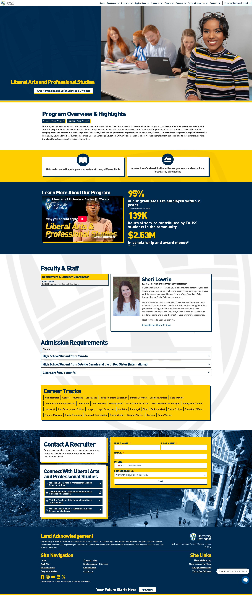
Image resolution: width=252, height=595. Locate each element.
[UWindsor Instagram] (48, 577)
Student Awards (48, 567)
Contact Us (88, 571)
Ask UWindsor (86, 581)
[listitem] (74, 283)
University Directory (202, 560)
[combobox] (121, 465)
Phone (118, 461)
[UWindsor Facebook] (43, 577)
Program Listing (90, 560)
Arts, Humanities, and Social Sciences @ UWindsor (63, 90)
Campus (179, 3)
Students (155, 3)
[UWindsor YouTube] (53, 577)
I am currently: (124, 471)
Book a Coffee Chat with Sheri (156, 324)
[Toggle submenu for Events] (173, 3)
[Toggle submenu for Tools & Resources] (207, 3)
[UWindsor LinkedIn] (58, 577)
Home (102, 3)
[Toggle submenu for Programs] (118, 3)
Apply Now (45, 563)
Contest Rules (66, 581)
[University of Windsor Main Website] (190, 537)
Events (168, 3)
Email (118, 452)
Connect (213, 3)
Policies (57, 581)
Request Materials (49, 571)
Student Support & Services (95, 563)
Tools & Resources (196, 3)
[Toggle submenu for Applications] (148, 3)
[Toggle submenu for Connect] (219, 3)
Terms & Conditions (47, 581)
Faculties (125, 3)
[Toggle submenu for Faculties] (132, 3)
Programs (111, 3)
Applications (140, 3)
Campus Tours (89, 567)
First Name (121, 443)
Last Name (168, 443)
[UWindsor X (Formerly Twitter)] (64, 577)
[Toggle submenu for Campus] (185, 3)
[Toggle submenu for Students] (161, 3)
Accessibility (76, 581)
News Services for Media (200, 563)
